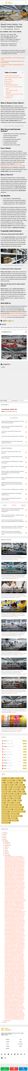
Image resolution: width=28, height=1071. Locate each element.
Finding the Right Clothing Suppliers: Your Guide (14, 1004)
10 (3, 719)
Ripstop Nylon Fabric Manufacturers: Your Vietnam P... (14, 866)
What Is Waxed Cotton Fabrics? (13, 75)
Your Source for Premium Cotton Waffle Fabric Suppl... (15, 1019)
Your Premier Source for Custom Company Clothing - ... (15, 967)
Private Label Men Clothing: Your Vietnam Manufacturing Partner (13, 355)
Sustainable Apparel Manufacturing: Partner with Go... (14, 933)
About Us (7, 1039)
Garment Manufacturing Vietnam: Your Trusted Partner (15, 930)
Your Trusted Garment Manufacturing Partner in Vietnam (15, 911)
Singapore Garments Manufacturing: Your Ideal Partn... (15, 908)
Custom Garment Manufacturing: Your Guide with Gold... (15, 939)
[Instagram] (5, 1058)
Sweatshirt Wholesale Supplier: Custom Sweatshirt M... (15, 865)
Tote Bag (16, 802)
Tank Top (4, 793)
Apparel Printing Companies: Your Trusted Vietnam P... (15, 961)
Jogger (8, 795)
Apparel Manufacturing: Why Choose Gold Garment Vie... (15, 914)
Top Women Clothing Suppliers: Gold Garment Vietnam (15, 946)
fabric (18, 791)
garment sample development (17, 811)
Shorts (14, 782)
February (6, 855)
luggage (10, 793)
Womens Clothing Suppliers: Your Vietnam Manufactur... (15, 979)
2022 (4, 837)
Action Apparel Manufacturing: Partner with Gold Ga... (14, 919)
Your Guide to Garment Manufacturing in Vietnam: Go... (15, 942)
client (9, 789)
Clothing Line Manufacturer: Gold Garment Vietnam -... (15, 951)
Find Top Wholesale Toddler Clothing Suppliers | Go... (14, 978)
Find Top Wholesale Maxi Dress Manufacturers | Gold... (15, 879)
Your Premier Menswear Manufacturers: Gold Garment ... (15, 887)
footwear (4, 784)
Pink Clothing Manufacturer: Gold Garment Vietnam (14, 981)
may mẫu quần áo (14, 813)
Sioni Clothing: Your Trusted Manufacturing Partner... (14, 1001)
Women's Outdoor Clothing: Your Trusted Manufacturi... (15, 988)
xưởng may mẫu (5, 822)
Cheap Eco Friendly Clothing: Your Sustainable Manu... (15, 965)
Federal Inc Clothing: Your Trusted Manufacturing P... (14, 903)
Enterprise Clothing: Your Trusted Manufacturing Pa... (14, 902)
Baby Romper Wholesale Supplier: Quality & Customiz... (15, 883)
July (5, 848)
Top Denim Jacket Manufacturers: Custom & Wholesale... (15, 862)
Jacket (22, 787)
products (8, 782)
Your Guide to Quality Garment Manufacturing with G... (14, 940)
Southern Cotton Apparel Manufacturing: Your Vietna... (15, 1006)
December (7, 842)
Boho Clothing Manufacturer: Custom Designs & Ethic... (15, 976)
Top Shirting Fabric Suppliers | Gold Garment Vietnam (14, 971)
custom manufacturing (7, 809)
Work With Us (9, 97)
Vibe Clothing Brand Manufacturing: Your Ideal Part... (14, 960)
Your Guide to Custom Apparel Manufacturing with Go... (15, 912)
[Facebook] (24, 1054)
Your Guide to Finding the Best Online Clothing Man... (14, 974)
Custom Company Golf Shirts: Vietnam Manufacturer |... (15, 857)
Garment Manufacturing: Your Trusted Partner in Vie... (14, 892)
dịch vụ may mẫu (17, 809)
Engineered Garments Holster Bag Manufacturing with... (15, 871)
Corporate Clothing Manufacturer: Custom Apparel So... (15, 969)
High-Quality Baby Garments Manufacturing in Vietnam (15, 901)
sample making (5, 818)
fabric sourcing (5, 811)
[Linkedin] (18, 1054)
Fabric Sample (5, 800)
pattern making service (16, 815)
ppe (22, 791)
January (6, 1020)
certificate (4, 807)
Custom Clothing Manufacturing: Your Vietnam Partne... (15, 1013)
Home (2, 22)
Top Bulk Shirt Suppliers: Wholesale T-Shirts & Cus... (14, 860)
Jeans (3, 795)
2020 (4, 840)
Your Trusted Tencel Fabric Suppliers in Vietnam (13, 1011)
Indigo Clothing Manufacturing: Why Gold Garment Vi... (15, 934)
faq (21, 778)
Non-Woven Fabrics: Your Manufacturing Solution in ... (15, 1016)
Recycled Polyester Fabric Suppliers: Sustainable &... (14, 958)
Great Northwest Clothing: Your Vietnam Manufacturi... (14, 990)
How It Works (9, 79)
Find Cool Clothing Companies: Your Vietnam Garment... (15, 975)
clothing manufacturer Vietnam (15, 807)
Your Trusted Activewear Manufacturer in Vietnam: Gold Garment (12, 723)
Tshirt (16, 778)
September (7, 845)
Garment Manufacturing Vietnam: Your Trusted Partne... (15, 920)
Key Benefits (8, 83)
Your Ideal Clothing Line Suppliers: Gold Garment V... (14, 947)
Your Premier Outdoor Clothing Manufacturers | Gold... (14, 993)
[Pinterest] (14, 1054)
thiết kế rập (14, 820)
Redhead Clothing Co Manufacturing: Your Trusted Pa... (15, 882)
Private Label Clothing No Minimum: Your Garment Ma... (15, 1015)
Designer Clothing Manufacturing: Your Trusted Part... (14, 956)
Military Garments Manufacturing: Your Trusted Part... (14, 992)
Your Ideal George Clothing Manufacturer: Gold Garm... (15, 1017)
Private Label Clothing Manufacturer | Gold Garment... (14, 917)
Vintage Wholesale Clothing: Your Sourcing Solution (14, 873)
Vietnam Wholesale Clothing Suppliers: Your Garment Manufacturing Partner (11, 685)
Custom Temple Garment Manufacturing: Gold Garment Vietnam (11, 666)
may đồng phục (10, 780)
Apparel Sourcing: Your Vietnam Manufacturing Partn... (15, 907)
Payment (7, 1048)
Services (10, 784)
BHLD (21, 789)
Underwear (4, 804)
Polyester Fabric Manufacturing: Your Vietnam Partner (14, 888)
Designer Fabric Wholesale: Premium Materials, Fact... (15, 998)
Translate (22, 400)
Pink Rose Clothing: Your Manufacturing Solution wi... (14, 997)
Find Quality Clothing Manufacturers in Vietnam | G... (14, 880)
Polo (3, 780)
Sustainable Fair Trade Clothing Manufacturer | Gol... (14, 962)
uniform (16, 793)
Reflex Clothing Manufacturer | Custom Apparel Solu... (14, 874)
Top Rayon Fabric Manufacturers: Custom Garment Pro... (15, 885)
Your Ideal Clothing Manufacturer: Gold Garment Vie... (14, 1007)
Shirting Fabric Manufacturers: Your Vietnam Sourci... (14, 957)
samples (9, 778)
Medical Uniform (16, 795)
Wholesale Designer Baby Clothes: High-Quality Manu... (15, 987)
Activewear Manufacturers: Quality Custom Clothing (14, 1012)
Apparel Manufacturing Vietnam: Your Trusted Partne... (15, 929)
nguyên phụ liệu (5, 815)
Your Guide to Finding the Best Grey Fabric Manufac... (14, 896)
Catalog (7, 1046)
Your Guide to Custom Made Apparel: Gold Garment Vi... (15, 985)
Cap (23, 780)
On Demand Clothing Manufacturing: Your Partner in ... (15, 898)
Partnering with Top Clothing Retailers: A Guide (13, 910)
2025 (4, 834)
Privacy (20, 1041)
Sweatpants (9, 802)
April (6, 851)
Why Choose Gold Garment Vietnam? (14, 77)
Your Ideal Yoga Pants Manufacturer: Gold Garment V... (15, 955)
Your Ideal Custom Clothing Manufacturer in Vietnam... (15, 928)
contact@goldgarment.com (10, 411)
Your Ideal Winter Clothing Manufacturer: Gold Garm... (14, 953)
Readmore (16, 559)
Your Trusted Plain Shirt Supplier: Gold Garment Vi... (14, 1010)
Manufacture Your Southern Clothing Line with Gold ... (14, 970)
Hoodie (17, 780)
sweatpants (13, 818)
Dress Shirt (20, 784)
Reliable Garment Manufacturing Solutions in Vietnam (14, 915)
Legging (3, 787)
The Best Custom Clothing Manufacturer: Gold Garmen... (15, 1008)
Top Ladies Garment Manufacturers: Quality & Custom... (15, 894)
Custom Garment (5, 791)
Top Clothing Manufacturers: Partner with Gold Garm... (14, 889)
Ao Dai (3, 798)
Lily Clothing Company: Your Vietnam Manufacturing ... (15, 878)
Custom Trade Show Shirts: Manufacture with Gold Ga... (15, 983)
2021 (4, 839)
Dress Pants (16, 787)
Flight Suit (12, 800)
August (6, 847)
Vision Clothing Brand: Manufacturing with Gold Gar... (14, 897)
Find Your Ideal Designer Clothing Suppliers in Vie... (14, 952)
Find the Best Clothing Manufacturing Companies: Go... (15, 937)
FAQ (20, 1039)
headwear (22, 793)
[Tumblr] (11, 1054)
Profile (20, 1046)
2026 (4, 832)
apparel (9, 787)
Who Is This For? (9, 81)
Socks (13, 791)
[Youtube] (2, 1058)
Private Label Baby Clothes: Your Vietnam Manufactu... (15, 861)
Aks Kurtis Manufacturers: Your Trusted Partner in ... (14, 994)
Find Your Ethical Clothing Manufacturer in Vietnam (14, 906)
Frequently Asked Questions (12, 85)
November (7, 843)
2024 (4, 836)
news (5, 22)
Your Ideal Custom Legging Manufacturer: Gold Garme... (15, 972)
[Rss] (1, 1054)
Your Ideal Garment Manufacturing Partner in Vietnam (14, 924)
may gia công (4, 813)
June (6, 850)
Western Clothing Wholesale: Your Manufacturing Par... (15, 980)
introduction (15, 789)
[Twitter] (8, 1054)
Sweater (3, 789)
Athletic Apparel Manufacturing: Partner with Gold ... (14, 1003)
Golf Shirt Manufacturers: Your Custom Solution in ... (14, 856)
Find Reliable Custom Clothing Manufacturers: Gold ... (14, 864)
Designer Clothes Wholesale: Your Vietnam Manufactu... (15, 948)
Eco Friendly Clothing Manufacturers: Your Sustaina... (14, 1002)
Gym (3, 782)
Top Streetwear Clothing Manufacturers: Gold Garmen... (15, 989)
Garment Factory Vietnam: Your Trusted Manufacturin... (15, 944)
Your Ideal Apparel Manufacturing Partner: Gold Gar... (14, 926)
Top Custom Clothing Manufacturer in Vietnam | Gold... (15, 966)
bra (15, 784)
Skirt (20, 782)
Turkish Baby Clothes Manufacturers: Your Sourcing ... (14, 884)
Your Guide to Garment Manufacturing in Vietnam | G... (15, 938)
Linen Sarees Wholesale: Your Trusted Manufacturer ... (15, 869)
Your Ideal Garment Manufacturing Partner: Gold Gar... (14, 916)
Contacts (7, 1041)
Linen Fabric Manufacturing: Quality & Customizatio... (14, 984)
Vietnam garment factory (14, 804)
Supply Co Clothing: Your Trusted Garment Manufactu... (15, 875)
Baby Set (9, 798)
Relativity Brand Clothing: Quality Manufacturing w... (14, 949)
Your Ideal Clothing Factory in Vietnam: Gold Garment (14, 905)
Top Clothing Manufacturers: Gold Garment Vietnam (14, 893)
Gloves (18, 800)
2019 (4, 1022)
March (6, 853)
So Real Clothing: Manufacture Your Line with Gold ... (14, 876)
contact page (4, 317)
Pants (3, 802)
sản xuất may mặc (6, 820)
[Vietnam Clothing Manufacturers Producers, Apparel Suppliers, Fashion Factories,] (9, 3)
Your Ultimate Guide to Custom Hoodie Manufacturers (14, 870)
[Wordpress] (5, 1054)
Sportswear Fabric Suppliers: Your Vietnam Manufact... (15, 999)
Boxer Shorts (16, 798)
